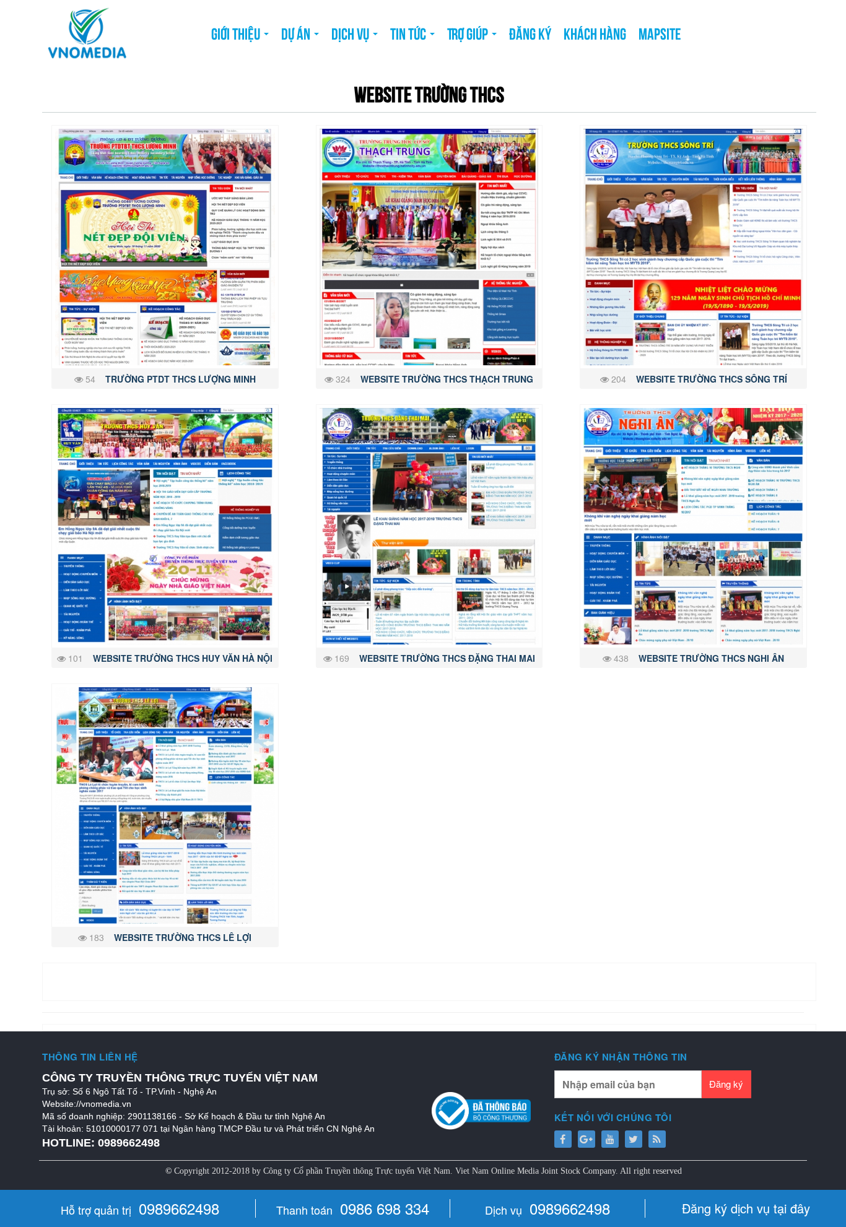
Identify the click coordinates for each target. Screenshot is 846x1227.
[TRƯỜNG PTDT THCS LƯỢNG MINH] (165, 247)
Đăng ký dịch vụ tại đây (746, 1208)
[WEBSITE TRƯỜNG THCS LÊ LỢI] (165, 805)
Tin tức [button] (409, 32)
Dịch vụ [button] (351, 32)
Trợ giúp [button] (469, 32)
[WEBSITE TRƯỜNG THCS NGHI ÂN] (693, 526)
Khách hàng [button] (595, 32)
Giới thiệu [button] (237, 32)
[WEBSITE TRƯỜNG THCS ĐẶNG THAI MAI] (429, 526)
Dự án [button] (297, 32)
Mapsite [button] (660, 32)
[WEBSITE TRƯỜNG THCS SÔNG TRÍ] (693, 247)
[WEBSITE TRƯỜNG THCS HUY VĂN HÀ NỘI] (165, 526)
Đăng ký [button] (530, 32)
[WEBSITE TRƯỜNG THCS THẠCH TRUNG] (429, 247)
